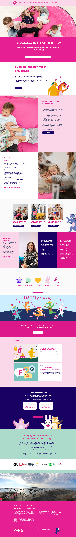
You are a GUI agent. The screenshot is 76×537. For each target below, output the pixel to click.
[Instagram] (18, 530)
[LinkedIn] (22, 530)
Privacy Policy (48, 530)
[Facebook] (15, 530)
